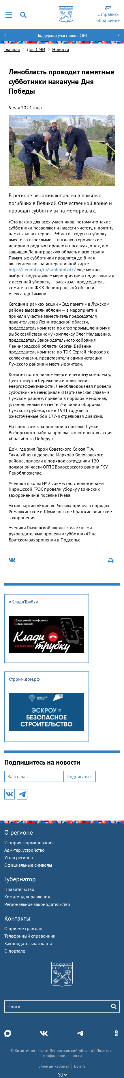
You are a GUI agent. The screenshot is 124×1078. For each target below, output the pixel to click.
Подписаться (80, 776)
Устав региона (18, 857)
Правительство (19, 889)
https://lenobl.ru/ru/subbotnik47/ (42, 269)
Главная (12, 49)
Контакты (17, 918)
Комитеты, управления (27, 897)
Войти (79, 1066)
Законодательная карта (28, 943)
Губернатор (20, 879)
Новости (60, 49)
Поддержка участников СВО (61, 35)
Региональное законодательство (37, 904)
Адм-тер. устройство (24, 850)
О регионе (18, 832)
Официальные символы (28, 865)
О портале (14, 951)
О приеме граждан (23, 928)
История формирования (29, 842)
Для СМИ (36, 49)
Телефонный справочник (29, 936)
